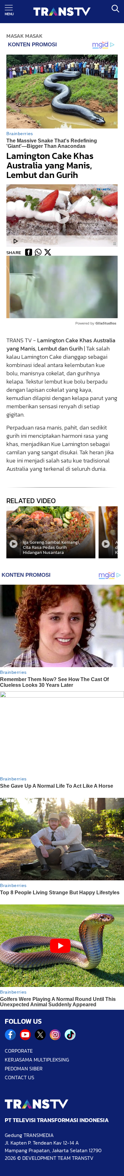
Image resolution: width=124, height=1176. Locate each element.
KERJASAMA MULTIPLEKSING (37, 1059)
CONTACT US (19, 1077)
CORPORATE (19, 1051)
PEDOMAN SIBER (24, 1068)
